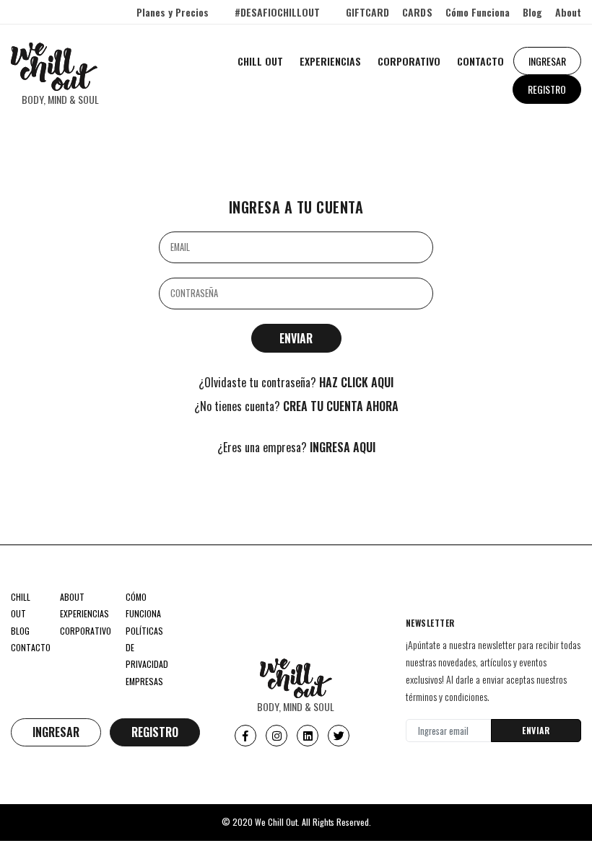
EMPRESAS (144, 681)
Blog (532, 11)
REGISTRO (547, 89)
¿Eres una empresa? (296, 447)
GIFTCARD (367, 11)
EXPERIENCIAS (330, 61)
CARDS (417, 11)
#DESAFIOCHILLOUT (277, 11)
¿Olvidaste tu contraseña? (296, 382)
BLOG (20, 631)
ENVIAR (535, 730)
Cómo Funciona (477, 11)
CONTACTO (480, 61)
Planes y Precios (172, 11)
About (568, 11)
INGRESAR (547, 61)
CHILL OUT (260, 61)
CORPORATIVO (409, 61)
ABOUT (72, 597)
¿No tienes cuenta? (296, 406)
